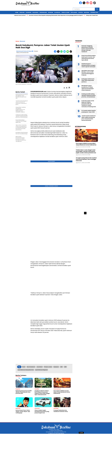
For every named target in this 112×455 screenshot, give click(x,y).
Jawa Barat (39, 367)
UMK (61, 367)
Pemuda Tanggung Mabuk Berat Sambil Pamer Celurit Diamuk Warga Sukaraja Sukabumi (88, 48)
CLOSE (81, 432)
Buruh (23, 367)
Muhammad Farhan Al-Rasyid (24, 51)
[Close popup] (85, 213)
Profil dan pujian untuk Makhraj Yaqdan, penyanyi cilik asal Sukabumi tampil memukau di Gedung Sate (89, 103)
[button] (64, 88)
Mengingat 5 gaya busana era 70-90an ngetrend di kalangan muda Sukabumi (88, 88)
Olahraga (57, 12)
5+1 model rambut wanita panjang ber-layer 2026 (89, 111)
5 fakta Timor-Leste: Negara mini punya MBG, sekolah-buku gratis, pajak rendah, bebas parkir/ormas (86, 151)
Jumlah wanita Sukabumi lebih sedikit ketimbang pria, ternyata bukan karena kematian (89, 118)
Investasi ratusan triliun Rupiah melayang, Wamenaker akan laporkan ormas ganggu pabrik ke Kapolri (49, 15)
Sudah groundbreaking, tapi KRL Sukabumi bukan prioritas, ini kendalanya (89, 95)
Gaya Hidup (74, 12)
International (95, 12)
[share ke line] (68, 52)
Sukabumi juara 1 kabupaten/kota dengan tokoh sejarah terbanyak (88, 65)
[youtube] (91, 3)
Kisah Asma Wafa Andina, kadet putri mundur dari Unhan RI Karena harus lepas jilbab (89, 58)
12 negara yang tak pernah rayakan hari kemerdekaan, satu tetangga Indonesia (86, 159)
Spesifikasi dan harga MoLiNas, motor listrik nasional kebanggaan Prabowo (88, 73)
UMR (65, 367)
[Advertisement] (56, 444)
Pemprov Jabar (48, 367)
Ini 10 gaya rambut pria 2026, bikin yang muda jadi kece (88, 80)
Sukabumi (28, 12)
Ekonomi (50, 12)
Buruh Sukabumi (31, 367)
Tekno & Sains (65, 12)
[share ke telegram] (64, 52)
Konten (80, 12)
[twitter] (84, 3)
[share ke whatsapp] (61, 52)
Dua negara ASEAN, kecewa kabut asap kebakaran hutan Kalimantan (86, 144)
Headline (22, 12)
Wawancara (43, 12)
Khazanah (35, 12)
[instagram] (87, 3)
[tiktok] (94, 3)
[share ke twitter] (58, 52)
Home (16, 12)
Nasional (86, 12)
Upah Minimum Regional (41, 370)
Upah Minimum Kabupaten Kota (26, 370)
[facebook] (80, 3)
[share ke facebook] (55, 52)
